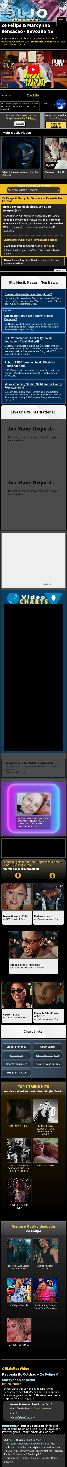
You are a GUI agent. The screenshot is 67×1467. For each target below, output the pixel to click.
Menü (61, 19)
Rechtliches (26, 1444)
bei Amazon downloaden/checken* (38, 38)
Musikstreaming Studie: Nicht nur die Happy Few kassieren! (33, 386)
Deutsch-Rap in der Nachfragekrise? (28, 294)
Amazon (20, 123)
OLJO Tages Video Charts (19, 246)
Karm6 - (11, 1015)
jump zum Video (10, 38)
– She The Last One (20, 173)
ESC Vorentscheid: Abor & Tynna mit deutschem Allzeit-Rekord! (28, 340)
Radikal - (43, 916)
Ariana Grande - (15, 916)
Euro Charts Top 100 (47, 1055)
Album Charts (47, 1047)
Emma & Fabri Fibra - (46, 1014)
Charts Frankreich (16, 1064)
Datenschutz (41, 1444)
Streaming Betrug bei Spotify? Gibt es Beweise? (28, 317)
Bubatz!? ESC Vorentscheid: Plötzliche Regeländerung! (29, 364)
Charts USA (16, 1055)
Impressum (11, 1444)
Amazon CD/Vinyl (56, 125)
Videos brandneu (16, 1047)
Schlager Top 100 (16, 1073)
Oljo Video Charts (22, 1417)
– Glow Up (55, 172)
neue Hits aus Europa (48, 1064)
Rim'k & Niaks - (25, 965)
